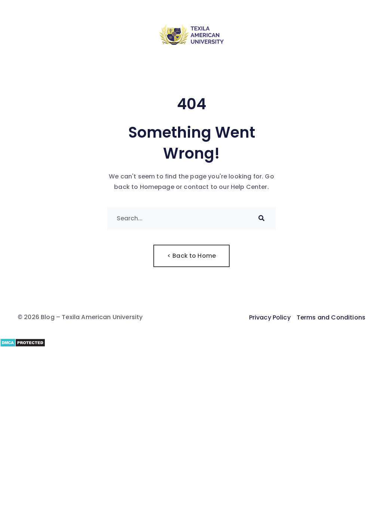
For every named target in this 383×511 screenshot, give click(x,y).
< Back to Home (191, 255)
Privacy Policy (270, 317)
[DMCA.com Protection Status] (191, 342)
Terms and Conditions (331, 317)
